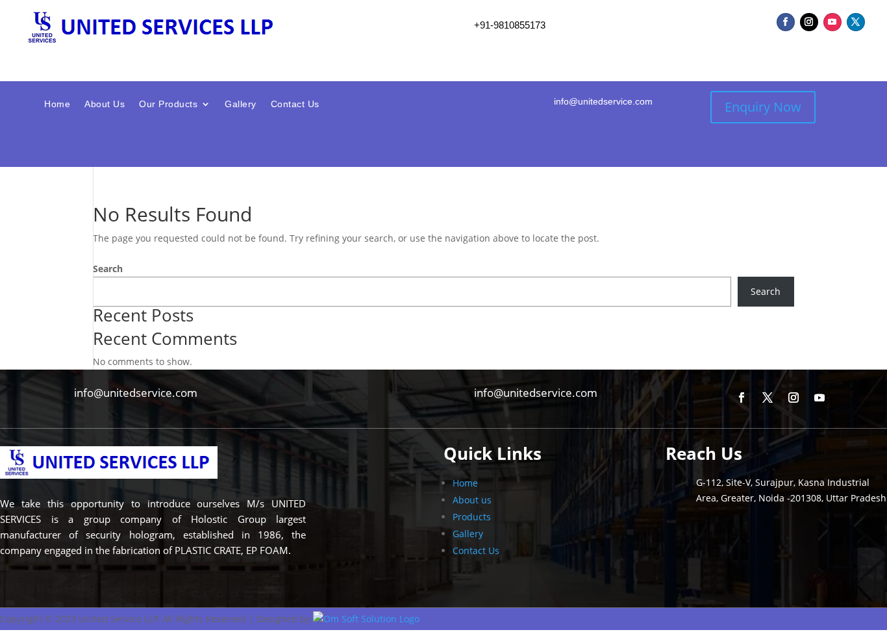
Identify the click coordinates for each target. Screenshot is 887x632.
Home (57, 104)
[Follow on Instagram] (809, 22)
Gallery (240, 104)
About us (472, 500)
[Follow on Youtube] (832, 22)
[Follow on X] (856, 22)
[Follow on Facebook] (786, 22)
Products (472, 517)
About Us (104, 104)
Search (108, 268)
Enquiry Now (763, 107)
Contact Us (295, 104)
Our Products (168, 104)
